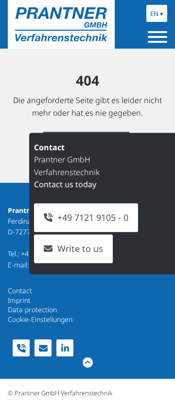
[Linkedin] (64, 347)
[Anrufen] (21, 347)
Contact (20, 290)
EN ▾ (156, 13)
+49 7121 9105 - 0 (92, 218)
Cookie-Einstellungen (40, 319)
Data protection (32, 309)
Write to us (80, 248)
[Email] (43, 347)
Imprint (19, 300)
